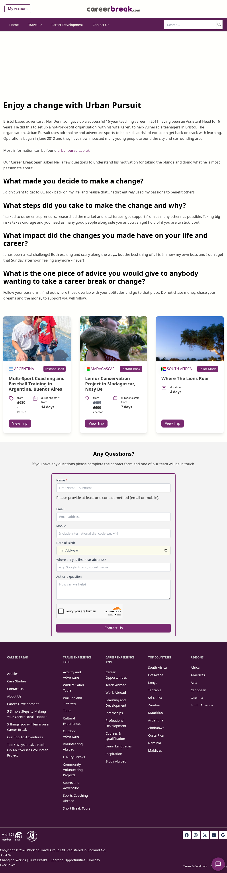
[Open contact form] (218, 864)
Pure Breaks (38, 860)
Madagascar (103, 368)
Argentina (24, 368)
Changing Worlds (13, 860)
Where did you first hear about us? (81, 560)
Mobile (61, 526)
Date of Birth (65, 543)
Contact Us (113, 627)
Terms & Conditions (195, 866)
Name (61, 480)
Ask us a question (69, 576)
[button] (17, 8)
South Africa (179, 368)
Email (60, 509)
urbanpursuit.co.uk (73, 150)
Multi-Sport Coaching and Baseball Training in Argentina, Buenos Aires (37, 383)
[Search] (219, 24)
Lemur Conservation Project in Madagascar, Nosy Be (110, 383)
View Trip (19, 423)
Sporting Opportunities (68, 860)
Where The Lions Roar (185, 378)
